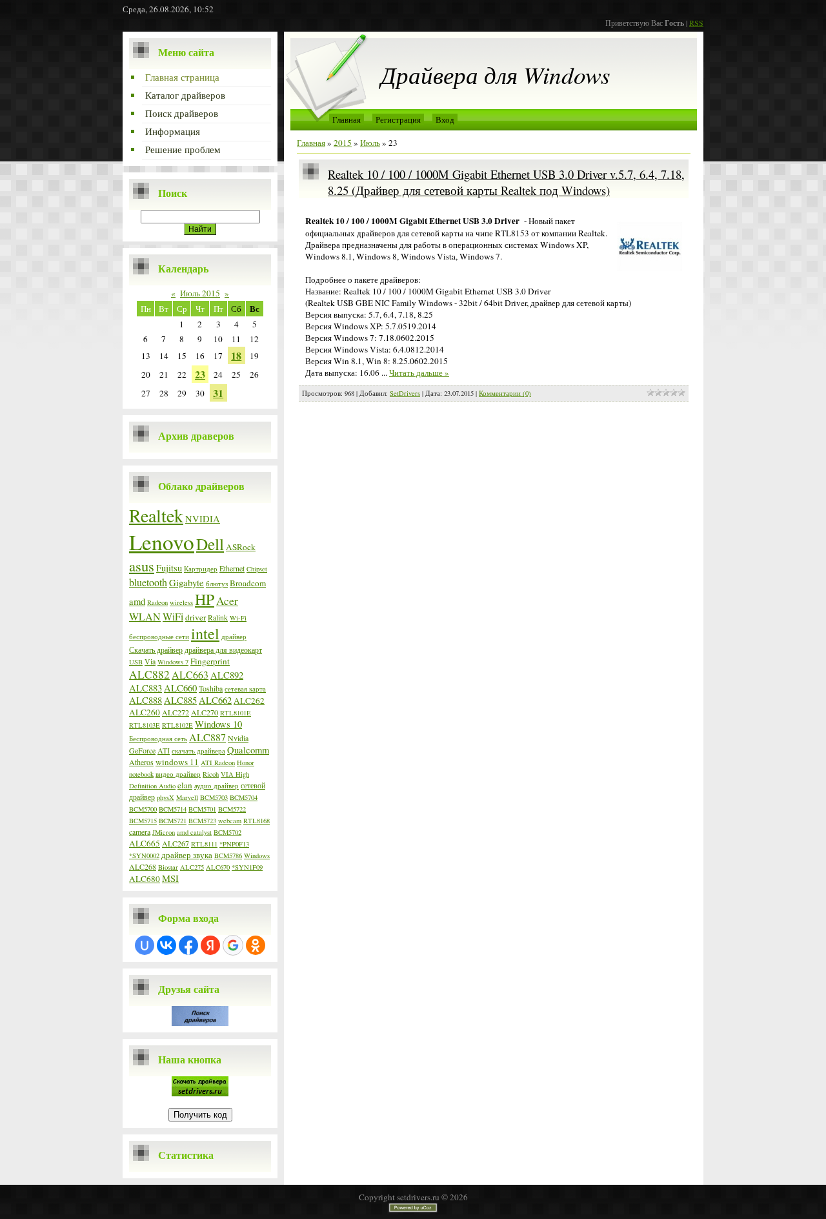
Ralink (218, 617)
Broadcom (248, 583)
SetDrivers (405, 393)
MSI (170, 878)
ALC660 (180, 688)
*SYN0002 (144, 855)
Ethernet (232, 568)
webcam (229, 820)
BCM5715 (143, 820)
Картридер (200, 568)
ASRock (241, 547)
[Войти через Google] (233, 945)
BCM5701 (202, 809)
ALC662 (215, 700)
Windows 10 (218, 724)
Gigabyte (186, 583)
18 (236, 355)
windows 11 (177, 762)
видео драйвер (178, 774)
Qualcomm (248, 750)
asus (141, 565)
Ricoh (211, 774)
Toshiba (211, 688)
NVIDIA (202, 519)
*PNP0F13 (234, 843)
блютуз (217, 583)
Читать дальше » (419, 372)
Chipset (257, 568)
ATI (163, 750)
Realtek (156, 515)
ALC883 (145, 688)
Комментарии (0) (505, 393)
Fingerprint (210, 661)
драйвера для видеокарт (223, 649)
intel (205, 633)
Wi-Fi (238, 617)
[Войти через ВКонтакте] (166, 945)
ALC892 (226, 675)
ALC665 (144, 843)
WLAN (145, 616)
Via (150, 661)
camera (139, 831)
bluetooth (148, 582)
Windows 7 (172, 661)
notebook (141, 774)
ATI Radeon (218, 762)
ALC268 (142, 866)
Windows (257, 855)
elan (184, 785)
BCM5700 (143, 809)
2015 (343, 143)
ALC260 (144, 712)
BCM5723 (202, 820)
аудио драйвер (216, 785)
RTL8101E (235, 712)
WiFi (173, 616)
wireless (181, 602)
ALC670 (218, 867)
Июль (370, 143)
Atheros (141, 762)
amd (137, 601)
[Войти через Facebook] (188, 945)
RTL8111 (204, 843)
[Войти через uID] (144, 945)
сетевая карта (245, 688)
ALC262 (249, 700)
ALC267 (175, 843)
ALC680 (144, 879)
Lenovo (161, 542)
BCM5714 (172, 809)
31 (218, 392)
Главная (346, 119)
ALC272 (175, 712)
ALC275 (192, 867)
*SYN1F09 (247, 867)
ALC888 (145, 700)
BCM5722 (232, 809)
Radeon (157, 602)
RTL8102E (177, 725)
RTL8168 (256, 820)
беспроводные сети (159, 636)
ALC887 (207, 737)
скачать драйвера (198, 750)
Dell (210, 544)
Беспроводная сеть (158, 738)
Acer (227, 600)
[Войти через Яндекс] (210, 945)
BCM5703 (214, 797)
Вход (445, 119)
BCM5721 (172, 820)
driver (195, 617)
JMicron (163, 832)
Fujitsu (169, 568)
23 (200, 374)
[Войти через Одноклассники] (255, 945)
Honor (245, 762)
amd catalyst (194, 832)
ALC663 (190, 674)
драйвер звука (186, 855)
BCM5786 (228, 855)
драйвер (234, 636)
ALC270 (204, 712)
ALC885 (180, 700)
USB (136, 661)
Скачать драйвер (156, 649)
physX (165, 797)
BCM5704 (243, 797)
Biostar (168, 867)
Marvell (187, 797)
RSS (696, 22)
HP (204, 599)
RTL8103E (144, 725)
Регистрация (398, 119)
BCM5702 (227, 832)
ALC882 (149, 674)
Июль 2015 (200, 293)
